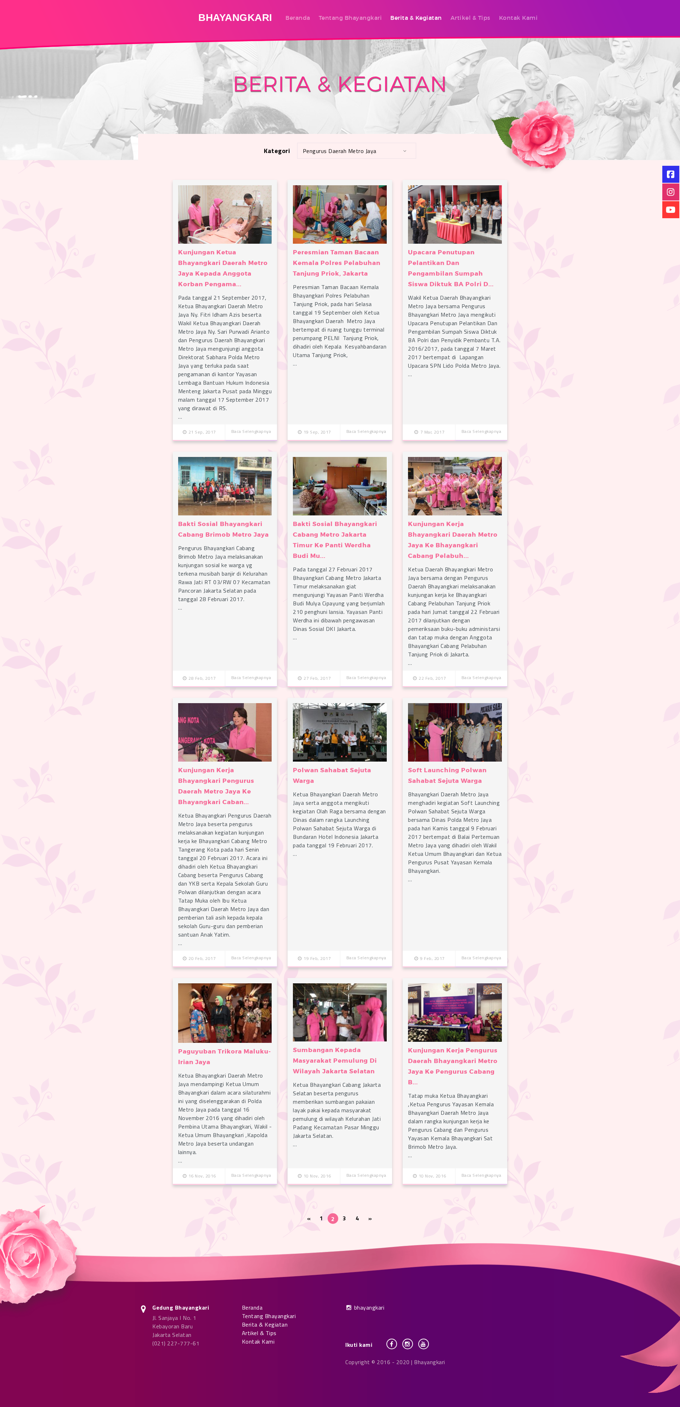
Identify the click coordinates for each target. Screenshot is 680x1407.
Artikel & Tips (470, 17)
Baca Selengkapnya (251, 431)
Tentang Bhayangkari (350, 17)
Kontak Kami (518, 17)
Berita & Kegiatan (416, 17)
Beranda (297, 17)
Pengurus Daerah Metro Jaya (339, 151)
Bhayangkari (235, 17)
